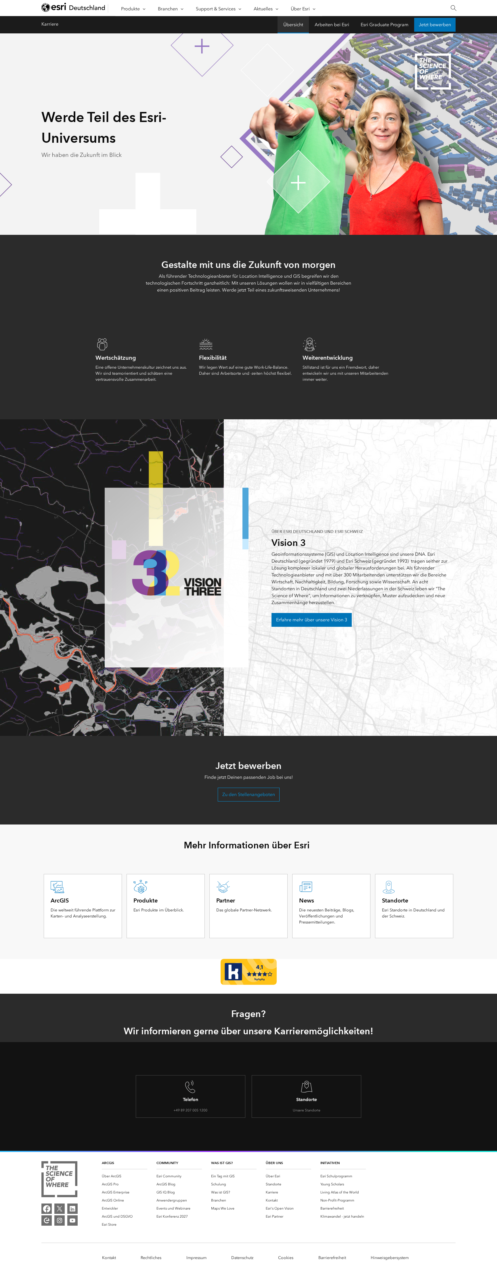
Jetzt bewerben (435, 24)
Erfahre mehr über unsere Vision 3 (311, 619)
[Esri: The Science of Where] (59, 1180)
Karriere (49, 24)
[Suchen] (453, 8)
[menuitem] (124, 1176)
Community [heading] (167, 1163)
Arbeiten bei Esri (332, 24)
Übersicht (293, 24)
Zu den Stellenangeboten (248, 794)
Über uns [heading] (274, 1163)
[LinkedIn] (72, 1209)
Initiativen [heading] (330, 1163)
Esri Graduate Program (384, 24)
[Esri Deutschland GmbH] (73, 8)
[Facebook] (46, 1209)
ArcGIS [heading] (108, 1163)
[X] (59, 1209)
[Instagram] (59, 1220)
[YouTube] (72, 1220)
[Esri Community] (46, 1220)
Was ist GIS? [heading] (222, 1163)
